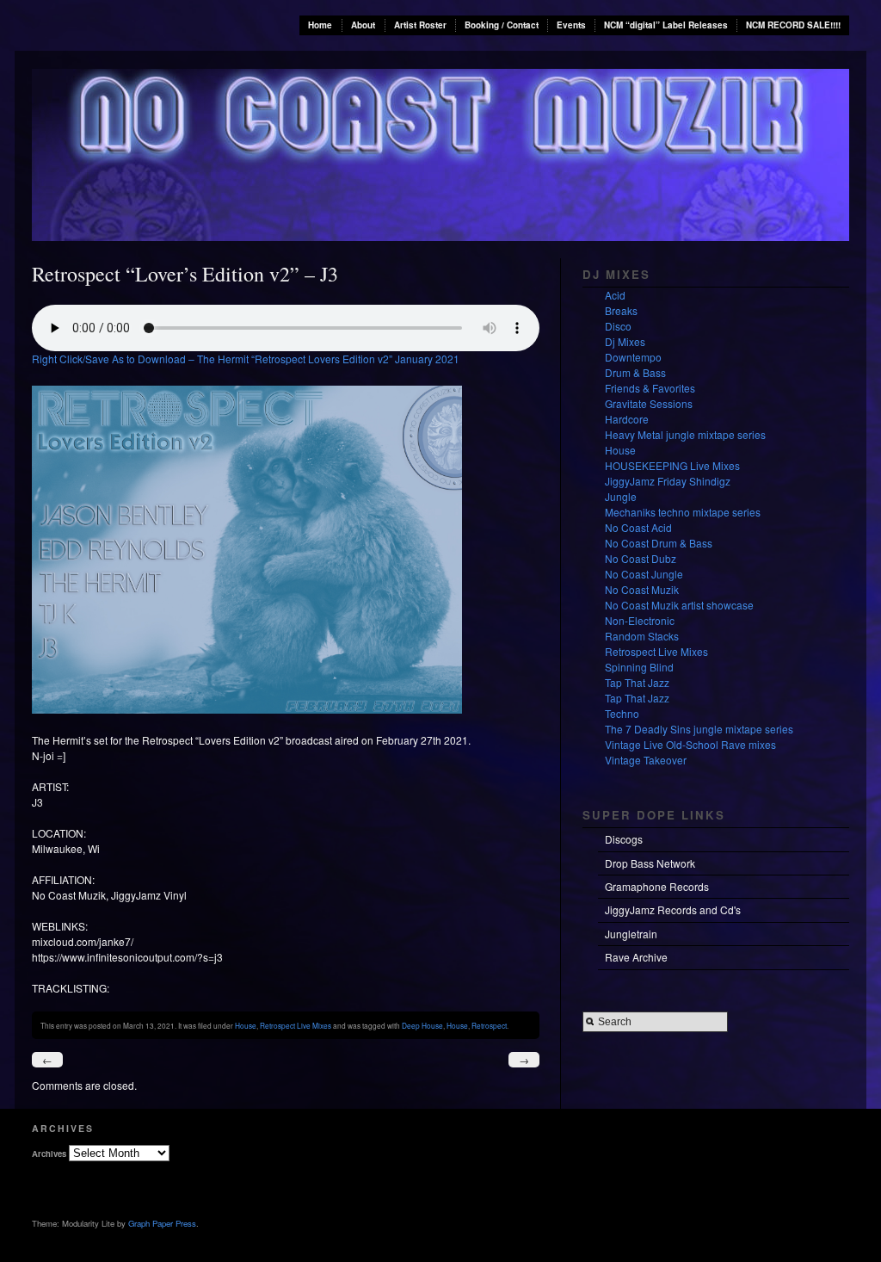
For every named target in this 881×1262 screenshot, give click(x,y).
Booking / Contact (502, 25)
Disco (618, 326)
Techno (622, 713)
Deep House (422, 1025)
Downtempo (633, 357)
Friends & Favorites (650, 387)
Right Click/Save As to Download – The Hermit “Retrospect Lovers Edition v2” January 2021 (245, 358)
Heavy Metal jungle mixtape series (685, 434)
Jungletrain (631, 933)
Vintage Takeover (646, 759)
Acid (615, 295)
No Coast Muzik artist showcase (679, 604)
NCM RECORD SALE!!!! (793, 25)
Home (320, 25)
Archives (49, 1154)
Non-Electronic (640, 620)
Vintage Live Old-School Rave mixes (690, 744)
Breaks (621, 310)
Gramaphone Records (657, 886)
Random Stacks (642, 635)
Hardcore (627, 418)
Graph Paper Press (162, 1223)
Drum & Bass (635, 372)
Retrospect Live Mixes (295, 1025)
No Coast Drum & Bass (658, 542)
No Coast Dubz (640, 558)
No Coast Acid (638, 527)
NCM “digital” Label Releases (666, 25)
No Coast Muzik (642, 589)
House (245, 1025)
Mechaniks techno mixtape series (683, 511)
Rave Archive (636, 957)
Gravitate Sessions (649, 403)
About (363, 25)
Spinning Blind (639, 666)
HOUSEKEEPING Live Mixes (672, 465)
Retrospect (489, 1025)
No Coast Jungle (644, 573)
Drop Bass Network (650, 863)
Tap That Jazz (637, 682)
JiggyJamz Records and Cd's (673, 909)
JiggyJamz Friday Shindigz (667, 480)
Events (571, 25)
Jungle (621, 496)
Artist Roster (420, 25)
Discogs (624, 839)
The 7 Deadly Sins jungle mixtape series (699, 728)
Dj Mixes (625, 341)
